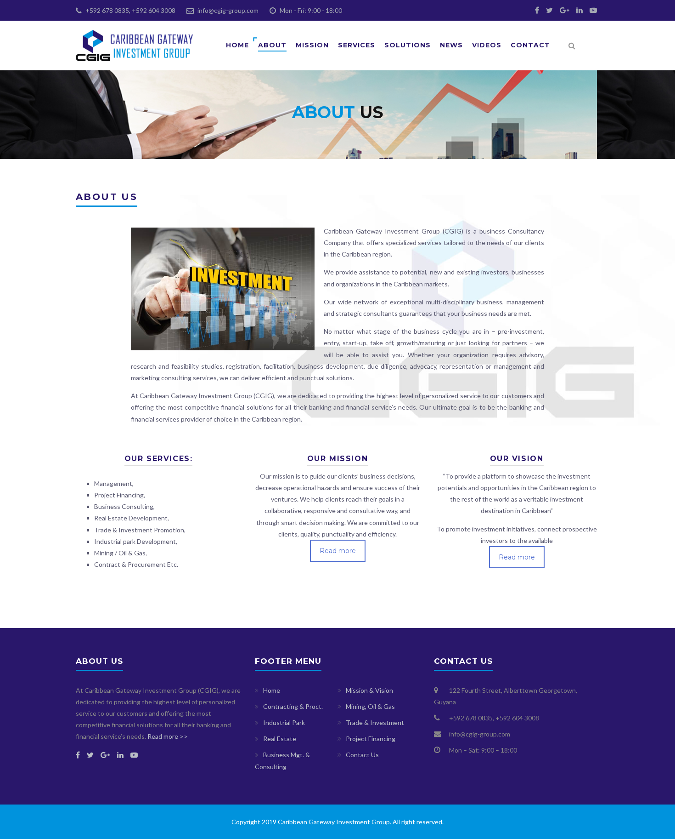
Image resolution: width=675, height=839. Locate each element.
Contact (530, 45)
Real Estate (279, 738)
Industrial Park (284, 722)
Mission (312, 45)
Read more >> (167, 736)
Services (356, 45)
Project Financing (370, 738)
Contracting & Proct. (293, 706)
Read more (338, 551)
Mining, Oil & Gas (370, 706)
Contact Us (362, 755)
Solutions (407, 45)
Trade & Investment (375, 722)
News (451, 45)
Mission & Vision (369, 690)
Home (237, 45)
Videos (486, 45)
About (272, 45)
